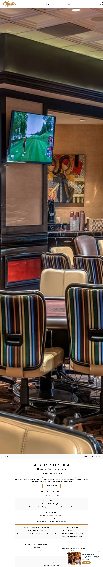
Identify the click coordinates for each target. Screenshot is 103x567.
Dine (27, 4)
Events (49, 4)
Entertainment (81, 4)
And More (93, 4)
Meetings (58, 4)
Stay (21, 4)
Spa (34, 4)
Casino (40, 4)
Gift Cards (68, 4)
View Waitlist (53, 486)
